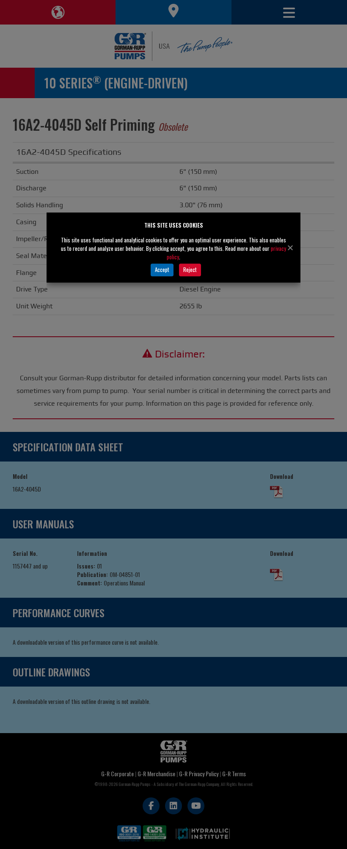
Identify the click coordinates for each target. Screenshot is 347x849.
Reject (190, 269)
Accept (162, 269)
